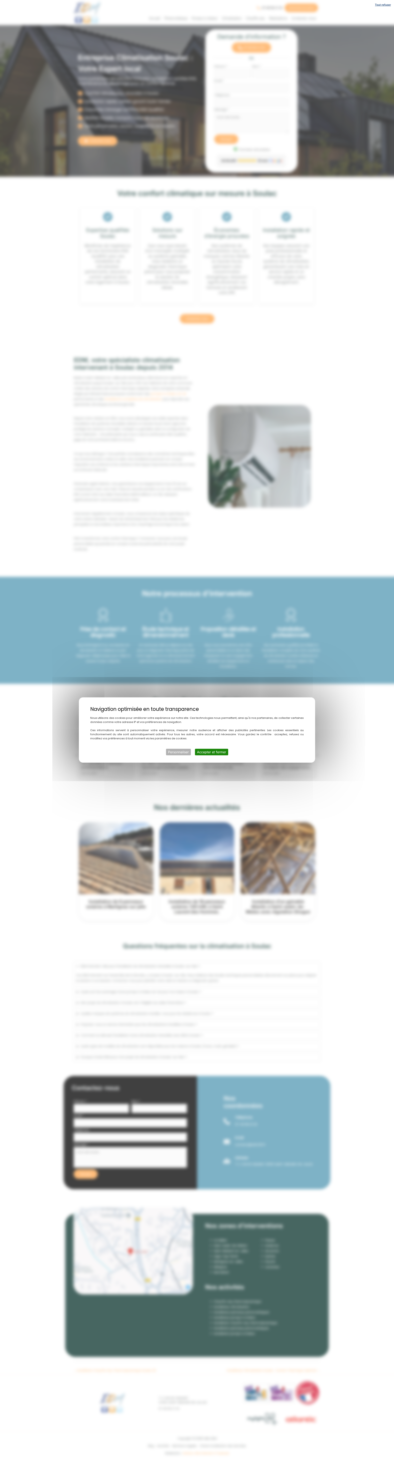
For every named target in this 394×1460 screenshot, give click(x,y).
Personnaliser (178, 752)
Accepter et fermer (211, 752)
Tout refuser (383, 4)
